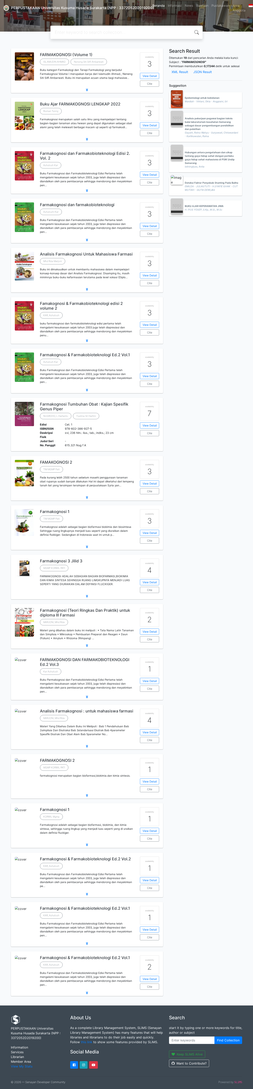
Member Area (21, 1062)
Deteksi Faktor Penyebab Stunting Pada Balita (211, 182)
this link (86, 1042)
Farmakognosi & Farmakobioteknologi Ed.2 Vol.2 (85, 859)
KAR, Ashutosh (51, 315)
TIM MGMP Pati (51, 469)
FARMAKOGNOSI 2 (57, 760)
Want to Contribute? (191, 1063)
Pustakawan (220, 6)
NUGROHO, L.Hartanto (55, 415)
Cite (149, 83)
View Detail (150, 76)
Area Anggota (239, 8)
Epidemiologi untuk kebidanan (202, 97)
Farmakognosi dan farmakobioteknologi (77, 204)
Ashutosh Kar (50, 165)
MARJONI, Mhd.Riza (54, 622)
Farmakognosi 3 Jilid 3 (61, 561)
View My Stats (21, 1066)
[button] (87, 90)
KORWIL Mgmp (51, 816)
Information (19, 1047)
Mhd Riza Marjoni (52, 261)
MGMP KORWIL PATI (54, 568)
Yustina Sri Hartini (86, 415)
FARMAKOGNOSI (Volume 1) (66, 54)
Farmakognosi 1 (54, 511)
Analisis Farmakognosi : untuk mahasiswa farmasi (86, 711)
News (189, 6)
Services (17, 1052)
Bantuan (202, 6)
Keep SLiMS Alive (190, 1054)
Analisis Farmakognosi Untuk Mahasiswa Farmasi (86, 254)
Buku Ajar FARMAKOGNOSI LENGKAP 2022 (80, 104)
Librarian (17, 1057)
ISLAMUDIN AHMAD (54, 61)
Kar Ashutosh (50, 671)
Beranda (158, 6)
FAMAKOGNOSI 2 (56, 462)
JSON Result (202, 72)
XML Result (180, 72)
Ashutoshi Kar (51, 211)
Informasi (175, 6)
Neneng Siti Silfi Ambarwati (89, 61)
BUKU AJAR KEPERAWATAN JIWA (204, 206)
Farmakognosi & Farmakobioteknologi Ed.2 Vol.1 (85, 354)
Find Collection (228, 1040)
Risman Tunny (50, 111)
